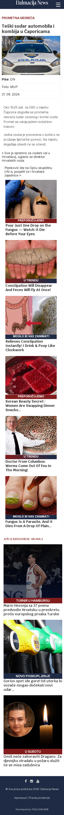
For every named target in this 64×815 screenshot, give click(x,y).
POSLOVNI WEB (40, 809)
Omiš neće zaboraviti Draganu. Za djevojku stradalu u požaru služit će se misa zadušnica (33, 760)
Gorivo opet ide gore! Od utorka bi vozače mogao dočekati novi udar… (33, 685)
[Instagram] (31, 781)
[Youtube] (38, 781)
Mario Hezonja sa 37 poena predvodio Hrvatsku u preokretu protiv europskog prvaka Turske (31, 609)
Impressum (21, 797)
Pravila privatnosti (39, 797)
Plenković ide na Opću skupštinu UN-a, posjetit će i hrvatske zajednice (28, 171)
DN (12, 79)
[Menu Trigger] (58, 4)
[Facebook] (25, 781)
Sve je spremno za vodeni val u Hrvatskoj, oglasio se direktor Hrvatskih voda (26, 156)
